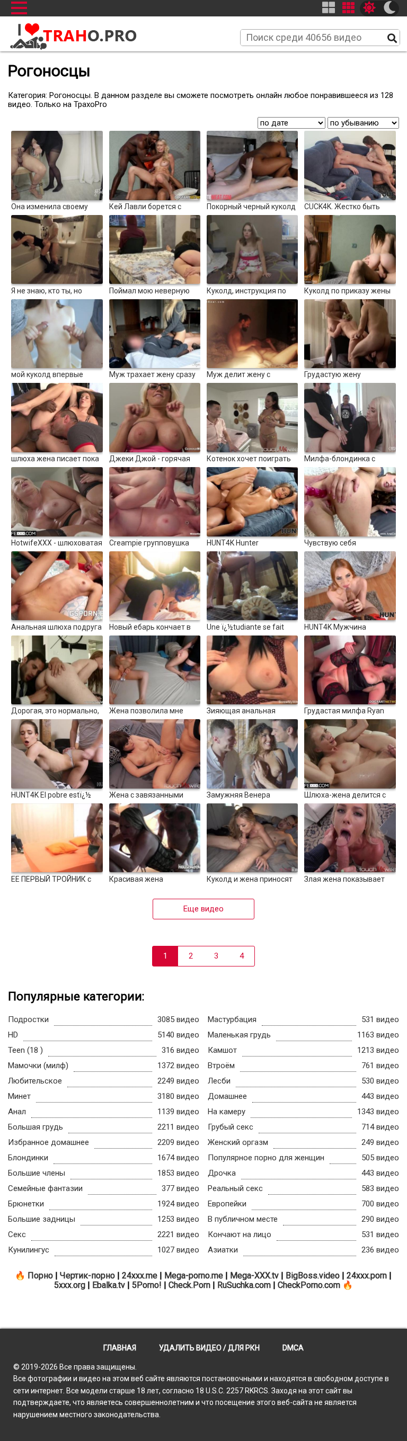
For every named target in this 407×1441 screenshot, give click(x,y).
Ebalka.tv (108, 1285)
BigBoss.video (313, 1275)
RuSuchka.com (244, 1285)
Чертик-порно (87, 1275)
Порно (40, 1275)
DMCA (293, 1348)
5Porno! (147, 1285)
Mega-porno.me (193, 1275)
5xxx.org (69, 1285)
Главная (119, 1348)
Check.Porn (189, 1285)
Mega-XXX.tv (254, 1275)
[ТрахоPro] (74, 32)
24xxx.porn (367, 1275)
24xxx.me (139, 1275)
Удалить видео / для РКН (209, 1348)
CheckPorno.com (309, 1285)
